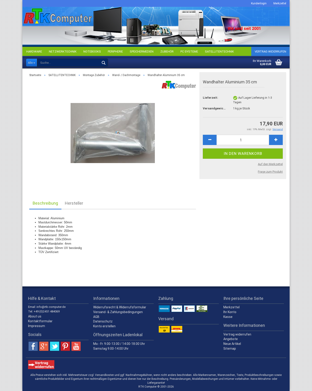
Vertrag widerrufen (270, 51)
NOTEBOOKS (92, 51)
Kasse (228, 317)
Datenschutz (103, 321)
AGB (96, 317)
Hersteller (74, 203)
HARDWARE (34, 51)
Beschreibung (45, 203)
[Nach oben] (299, 384)
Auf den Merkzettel (270, 164)
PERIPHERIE (115, 51)
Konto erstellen (104, 326)
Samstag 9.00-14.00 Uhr (111, 348)
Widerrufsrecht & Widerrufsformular (119, 307)
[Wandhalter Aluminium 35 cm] (113, 132)
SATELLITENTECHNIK (219, 51)
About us (34, 316)
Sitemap (229, 348)
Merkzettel (279, 3)
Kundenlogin (259, 3)
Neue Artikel (232, 344)
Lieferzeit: (210, 97)
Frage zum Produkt (270, 171)
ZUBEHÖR (167, 51)
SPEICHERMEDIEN (141, 51)
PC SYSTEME (189, 51)
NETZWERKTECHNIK (63, 51)
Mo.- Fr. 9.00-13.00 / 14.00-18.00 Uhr (119, 344)
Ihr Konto (229, 312)
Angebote (230, 339)
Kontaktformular (40, 321)
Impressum (36, 326)
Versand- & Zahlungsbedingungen (118, 312)
